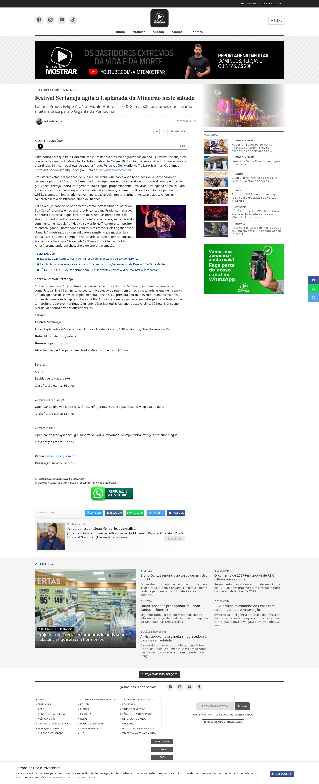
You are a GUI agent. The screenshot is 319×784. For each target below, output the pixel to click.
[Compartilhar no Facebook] (313, 280)
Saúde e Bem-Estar (133, 709)
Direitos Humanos (134, 718)
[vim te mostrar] (159, 59)
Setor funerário (90, 728)
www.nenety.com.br (117, 170)
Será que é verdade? (50, 728)
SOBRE (162, 749)
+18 (81, 733)
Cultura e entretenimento (97, 699)
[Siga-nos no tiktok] (199, 687)
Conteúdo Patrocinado (52, 713)
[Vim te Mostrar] (159, 18)
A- (156, 131)
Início (120, 32)
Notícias (139, 32)
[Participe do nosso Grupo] (111, 495)
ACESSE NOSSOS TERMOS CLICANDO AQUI (71, 777)
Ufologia (128, 723)
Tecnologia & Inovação (137, 699)
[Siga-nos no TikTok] (73, 20)
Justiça (84, 709)
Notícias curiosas (91, 723)
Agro (40, 709)
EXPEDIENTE (162, 741)
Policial (85, 704)
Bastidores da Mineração (138, 728)
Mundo (42, 699)
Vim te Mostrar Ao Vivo (52, 723)
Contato (196, 32)
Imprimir (179, 131)
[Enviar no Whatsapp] (313, 288)
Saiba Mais (174, 538)
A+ (164, 131)
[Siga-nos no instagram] (61, 20)
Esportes (85, 713)
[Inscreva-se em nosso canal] (50, 20)
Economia (128, 704)
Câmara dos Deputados (137, 713)
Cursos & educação (50, 733)
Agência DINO (46, 718)
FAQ (162, 757)
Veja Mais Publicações (160, 674)
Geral (83, 718)
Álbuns (177, 32)
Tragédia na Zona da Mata (139, 733)
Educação (44, 704)
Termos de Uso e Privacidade (223, 721)
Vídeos (158, 32)
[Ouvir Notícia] (40, 146)
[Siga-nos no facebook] (39, 20)
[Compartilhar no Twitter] (313, 297)
